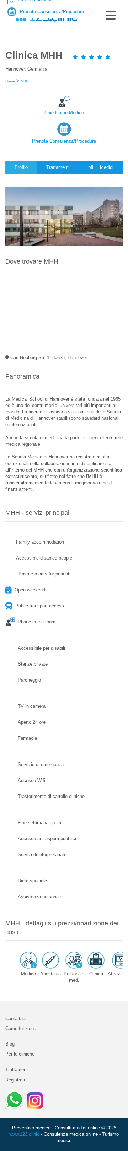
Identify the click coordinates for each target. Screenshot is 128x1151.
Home (10, 81)
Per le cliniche (19, 1054)
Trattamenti (17, 1069)
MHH (24, 81)
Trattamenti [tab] (58, 167)
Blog (10, 1044)
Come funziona (20, 1028)
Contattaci (15, 1018)
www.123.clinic (24, 1134)
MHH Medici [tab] (100, 167)
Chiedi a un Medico (64, 112)
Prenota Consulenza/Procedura (64, 141)
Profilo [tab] (21, 167)
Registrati (15, 1080)
